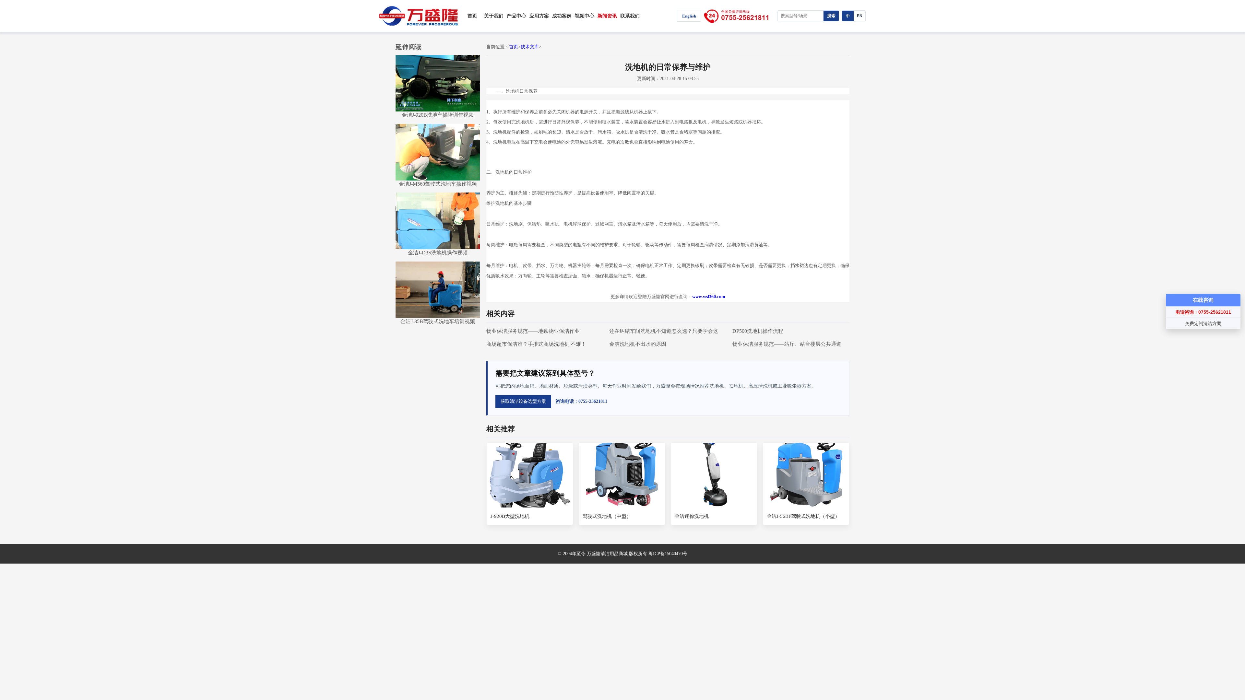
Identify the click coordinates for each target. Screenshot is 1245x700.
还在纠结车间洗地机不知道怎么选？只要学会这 (663, 331)
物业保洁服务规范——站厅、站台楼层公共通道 (786, 344)
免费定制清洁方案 (1203, 323)
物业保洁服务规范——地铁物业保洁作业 (533, 331)
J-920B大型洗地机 (510, 516)
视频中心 (584, 15)
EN (859, 16)
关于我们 (494, 15)
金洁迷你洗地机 (692, 516)
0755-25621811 (739, 16)
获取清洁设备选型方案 (523, 401)
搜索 (831, 15)
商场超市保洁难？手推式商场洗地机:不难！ (536, 344)
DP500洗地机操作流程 (757, 331)
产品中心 (516, 15)
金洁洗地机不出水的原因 (637, 344)
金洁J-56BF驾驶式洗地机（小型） (803, 516)
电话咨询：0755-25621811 (1203, 312)
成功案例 (562, 15)
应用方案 (539, 15)
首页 (472, 15)
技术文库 (530, 46)
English (689, 16)
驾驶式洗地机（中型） (607, 516)
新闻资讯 (607, 15)
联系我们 (630, 15)
